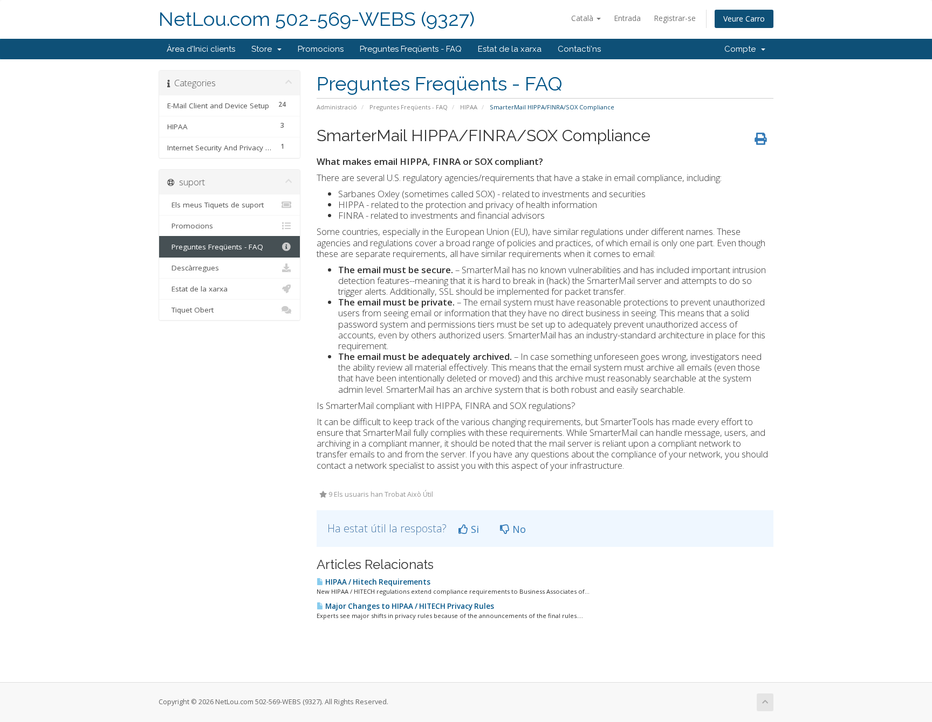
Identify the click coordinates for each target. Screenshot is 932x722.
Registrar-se (675, 18)
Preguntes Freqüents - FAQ (411, 49)
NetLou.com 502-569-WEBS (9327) (317, 19)
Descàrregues (193, 268)
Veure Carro (744, 18)
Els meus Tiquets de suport (215, 205)
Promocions (321, 49)
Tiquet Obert (190, 310)
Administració (337, 107)
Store (263, 49)
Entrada (627, 18)
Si (473, 529)
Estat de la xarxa (510, 49)
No (518, 529)
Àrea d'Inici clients (201, 49)
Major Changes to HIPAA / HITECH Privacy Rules (409, 606)
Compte (742, 49)
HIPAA (468, 107)
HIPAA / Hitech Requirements (377, 582)
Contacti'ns (579, 49)
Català (583, 18)
